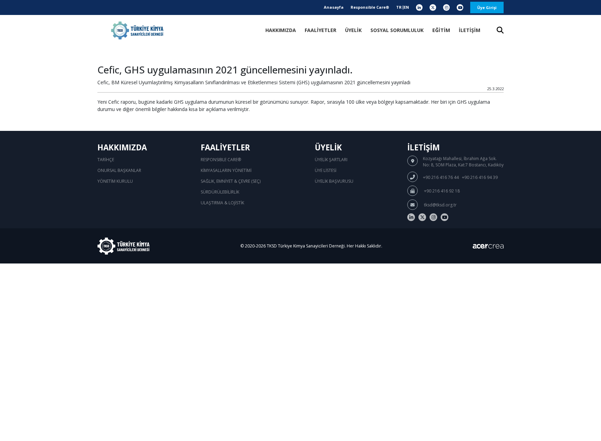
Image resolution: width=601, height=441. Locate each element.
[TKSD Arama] (500, 30)
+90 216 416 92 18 (441, 191)
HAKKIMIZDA (280, 30)
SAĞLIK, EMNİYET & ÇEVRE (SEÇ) (231, 181)
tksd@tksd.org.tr (440, 205)
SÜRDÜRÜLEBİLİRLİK (220, 192)
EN (406, 7)
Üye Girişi (487, 7)
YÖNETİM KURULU (115, 181)
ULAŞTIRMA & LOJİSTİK (222, 203)
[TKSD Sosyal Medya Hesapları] (419, 7)
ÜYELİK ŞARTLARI (331, 160)
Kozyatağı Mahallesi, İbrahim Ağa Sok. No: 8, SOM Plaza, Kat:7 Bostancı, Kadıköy (463, 162)
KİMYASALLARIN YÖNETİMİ (226, 170)
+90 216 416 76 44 (441, 177)
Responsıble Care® (221, 160)
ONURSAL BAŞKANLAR (119, 170)
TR (399, 7)
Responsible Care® (370, 7)
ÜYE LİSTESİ (325, 170)
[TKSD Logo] (137, 30)
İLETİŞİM (469, 30)
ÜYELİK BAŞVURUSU (334, 181)
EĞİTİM (441, 30)
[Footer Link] (411, 217)
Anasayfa (334, 7)
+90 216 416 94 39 (480, 177)
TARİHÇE (105, 160)
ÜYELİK (353, 30)
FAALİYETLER (320, 30)
